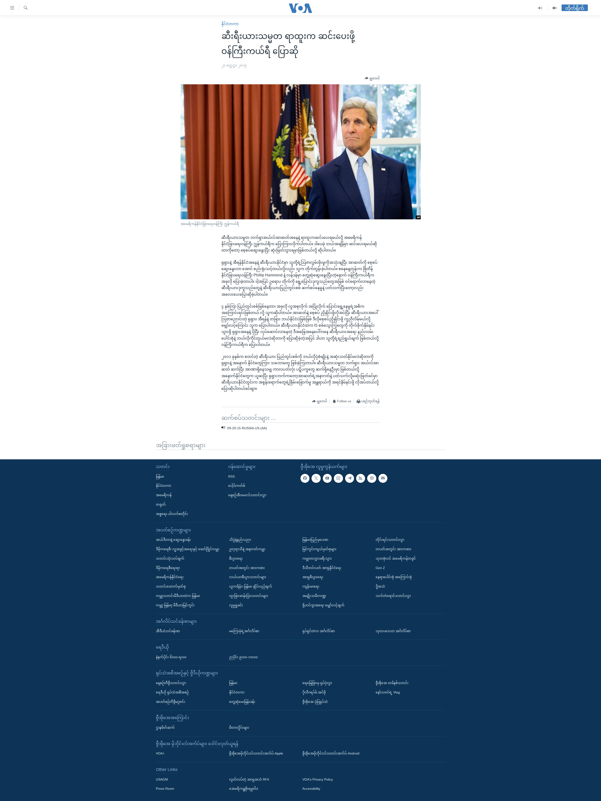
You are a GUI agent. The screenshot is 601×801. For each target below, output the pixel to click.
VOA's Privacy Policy (317, 779)
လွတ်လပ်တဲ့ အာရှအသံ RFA (249, 779)
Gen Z (380, 567)
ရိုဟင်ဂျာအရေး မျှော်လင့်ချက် (323, 605)
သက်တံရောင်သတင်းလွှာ (393, 596)
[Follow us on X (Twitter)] (316, 478)
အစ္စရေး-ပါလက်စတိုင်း (172, 514)
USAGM (162, 779)
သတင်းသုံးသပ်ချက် (170, 558)
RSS (231, 476)
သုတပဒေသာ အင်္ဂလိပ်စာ (393, 631)
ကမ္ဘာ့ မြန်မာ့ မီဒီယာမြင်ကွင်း (175, 605)
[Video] (554, 8)
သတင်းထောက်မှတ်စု (171, 586)
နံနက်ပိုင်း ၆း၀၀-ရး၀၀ (171, 657)
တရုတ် (161, 504)
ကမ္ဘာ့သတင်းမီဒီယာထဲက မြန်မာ (178, 596)
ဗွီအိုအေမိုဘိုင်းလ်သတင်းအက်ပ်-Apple (256, 753)
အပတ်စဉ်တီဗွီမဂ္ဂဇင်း (170, 701)
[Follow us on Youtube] (327, 478)
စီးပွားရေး (236, 558)
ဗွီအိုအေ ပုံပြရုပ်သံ (315, 701)
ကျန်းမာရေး (310, 586)
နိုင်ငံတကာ (230, 24)
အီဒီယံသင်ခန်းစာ (168, 631)
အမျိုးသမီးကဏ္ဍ (314, 596)
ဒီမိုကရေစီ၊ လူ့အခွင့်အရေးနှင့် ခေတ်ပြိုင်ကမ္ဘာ (187, 549)
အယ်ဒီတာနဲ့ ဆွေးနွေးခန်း (173, 540)
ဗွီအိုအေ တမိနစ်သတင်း (392, 683)
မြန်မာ (160, 476)
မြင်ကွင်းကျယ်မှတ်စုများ (319, 549)
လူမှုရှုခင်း (236, 605)
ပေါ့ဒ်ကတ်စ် (236, 486)
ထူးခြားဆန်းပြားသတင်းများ (248, 596)
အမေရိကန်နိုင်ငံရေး (170, 577)
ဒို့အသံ (380, 586)
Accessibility (311, 788)
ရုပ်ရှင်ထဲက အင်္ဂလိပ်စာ (318, 631)
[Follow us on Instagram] (338, 478)
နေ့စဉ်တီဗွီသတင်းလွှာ (171, 683)
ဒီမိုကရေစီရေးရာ (168, 567)
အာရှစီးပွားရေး (312, 577)
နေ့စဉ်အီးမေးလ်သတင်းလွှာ (247, 495)
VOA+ (160, 753)
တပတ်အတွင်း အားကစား (247, 567)
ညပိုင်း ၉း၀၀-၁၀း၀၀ (243, 657)
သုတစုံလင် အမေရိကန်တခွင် (396, 558)
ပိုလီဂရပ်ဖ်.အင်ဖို (314, 692)
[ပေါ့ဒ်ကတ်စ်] (371, 478)
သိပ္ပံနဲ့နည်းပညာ (240, 540)
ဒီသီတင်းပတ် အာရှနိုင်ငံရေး (321, 567)
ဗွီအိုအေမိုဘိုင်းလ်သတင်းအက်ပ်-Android (330, 753)
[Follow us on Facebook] (304, 478)
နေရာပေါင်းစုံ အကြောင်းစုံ (394, 577)
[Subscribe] (382, 478)
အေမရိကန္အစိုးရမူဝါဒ (243, 788)
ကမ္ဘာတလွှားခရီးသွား (317, 558)
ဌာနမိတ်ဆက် (165, 727)
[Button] (372, 78)
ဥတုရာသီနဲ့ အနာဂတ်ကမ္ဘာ (247, 549)
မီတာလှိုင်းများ (239, 727)
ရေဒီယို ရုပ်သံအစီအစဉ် (172, 692)
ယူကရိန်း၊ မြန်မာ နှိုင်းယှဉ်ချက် (250, 586)
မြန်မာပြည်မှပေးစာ (315, 540)
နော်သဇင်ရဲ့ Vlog (388, 692)
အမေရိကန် (164, 495)
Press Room (165, 788)
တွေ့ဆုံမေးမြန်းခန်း (242, 701)
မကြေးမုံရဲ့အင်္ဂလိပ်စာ (244, 631)
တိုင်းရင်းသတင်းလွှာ (390, 540)
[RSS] (360, 478)
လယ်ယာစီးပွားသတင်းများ (247, 577)
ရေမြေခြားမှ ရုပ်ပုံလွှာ (317, 683)
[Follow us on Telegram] (349, 478)
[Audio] (540, 8)
